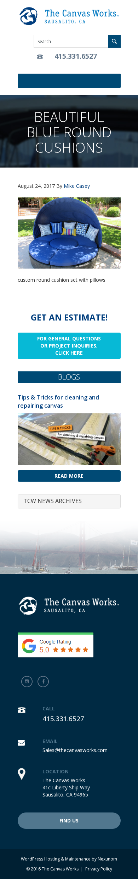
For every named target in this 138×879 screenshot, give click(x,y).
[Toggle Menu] (116, 81)
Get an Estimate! (69, 317)
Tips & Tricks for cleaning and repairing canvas (58, 401)
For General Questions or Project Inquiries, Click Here (69, 345)
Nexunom (107, 859)
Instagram (27, 681)
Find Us (69, 820)
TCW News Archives (52, 501)
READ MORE (69, 475)
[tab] (69, 501)
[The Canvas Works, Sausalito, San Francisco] (69, 16)
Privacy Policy (98, 869)
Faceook (43, 681)
